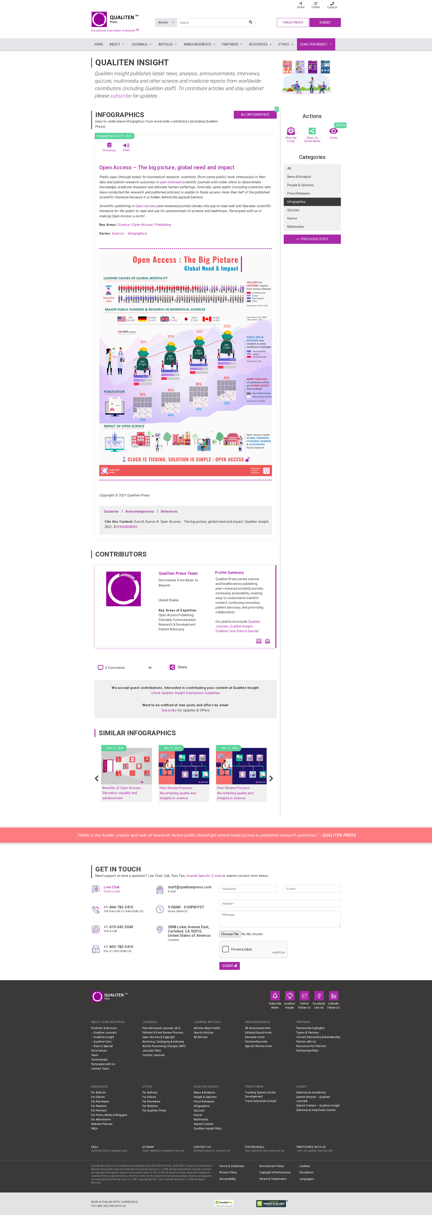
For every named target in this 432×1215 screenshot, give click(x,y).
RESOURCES (258, 44)
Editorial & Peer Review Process (162, 1032)
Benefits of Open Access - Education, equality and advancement (122, 793)
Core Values (99, 1050)
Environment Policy (271, 1166)
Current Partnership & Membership (318, 1037)
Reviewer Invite (255, 1037)
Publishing (163, 225)
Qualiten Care (226, 631)
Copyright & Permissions (275, 1172)
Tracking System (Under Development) (260, 1094)
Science (124, 225)
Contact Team (100, 1068)
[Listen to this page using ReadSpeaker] (126, 145)
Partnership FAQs (307, 1050)
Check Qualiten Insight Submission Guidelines (185, 693)
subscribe (120, 96)
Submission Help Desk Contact (316, 1110)
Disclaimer (111, 511)
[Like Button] (143, 667)
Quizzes (293, 210)
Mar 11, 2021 (172, 748)
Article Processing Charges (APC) (164, 1046)
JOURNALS (139, 44)
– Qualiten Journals (104, 1032)
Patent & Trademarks (272, 1179)
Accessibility (227, 1179)
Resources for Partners (311, 1046)
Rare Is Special (247, 631)
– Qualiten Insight (102, 1037)
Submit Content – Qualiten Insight (318, 1105)
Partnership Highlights (310, 1028)
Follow (316, 7)
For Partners (99, 1110)
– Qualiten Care (101, 1041)
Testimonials (99, 1059)
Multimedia (295, 227)
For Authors (98, 1092)
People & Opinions (300, 185)
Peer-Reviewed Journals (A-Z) (161, 1028)
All (289, 168)
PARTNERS (230, 44)
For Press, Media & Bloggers (109, 1115)
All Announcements (257, 1028)
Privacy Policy (228, 1172)
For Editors (98, 1097)
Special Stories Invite (258, 1046)
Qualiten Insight (241, 626)
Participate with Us (103, 1064)
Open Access (145, 206)
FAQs (94, 1128)
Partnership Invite (256, 1041)
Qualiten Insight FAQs (208, 1128)
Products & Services (104, 1028)
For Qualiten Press (154, 1110)
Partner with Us (306, 1041)
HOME (98, 44)
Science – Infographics (129, 233)
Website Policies (101, 1124)
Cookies (304, 1166)
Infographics (296, 202)
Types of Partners (307, 1032)
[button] (96, 778)
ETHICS (283, 44)
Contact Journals (153, 1055)
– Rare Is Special (102, 1046)
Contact (332, 7)
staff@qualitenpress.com (190, 887)
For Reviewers (100, 1101)
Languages (306, 1179)
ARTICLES (165, 44)
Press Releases (298, 193)
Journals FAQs (151, 1050)
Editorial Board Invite (258, 1032)
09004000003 (127, 527)
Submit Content (204, 1124)
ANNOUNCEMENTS (198, 44)
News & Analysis (299, 177)
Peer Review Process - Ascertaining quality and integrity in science (178, 793)
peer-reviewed (170, 182)
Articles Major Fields (207, 1028)
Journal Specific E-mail (203, 876)
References (169, 511)
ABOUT (115, 44)
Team (94, 1055)
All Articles (201, 1037)
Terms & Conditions (232, 1166)
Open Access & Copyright (158, 1037)
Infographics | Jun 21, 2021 (114, 136)
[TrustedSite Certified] (224, 1204)
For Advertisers (101, 1119)
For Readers (99, 1106)
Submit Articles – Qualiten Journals (313, 1099)
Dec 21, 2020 (115, 748)
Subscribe (169, 710)
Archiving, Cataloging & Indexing (163, 1041)
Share (300, 7)
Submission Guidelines (311, 1092)
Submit (325, 22)
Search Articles (204, 1032)
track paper (292, 22)
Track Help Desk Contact (261, 1101)
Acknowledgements (140, 511)
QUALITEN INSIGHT (314, 44)
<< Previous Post (312, 239)
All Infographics (259, 113)
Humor (292, 218)
